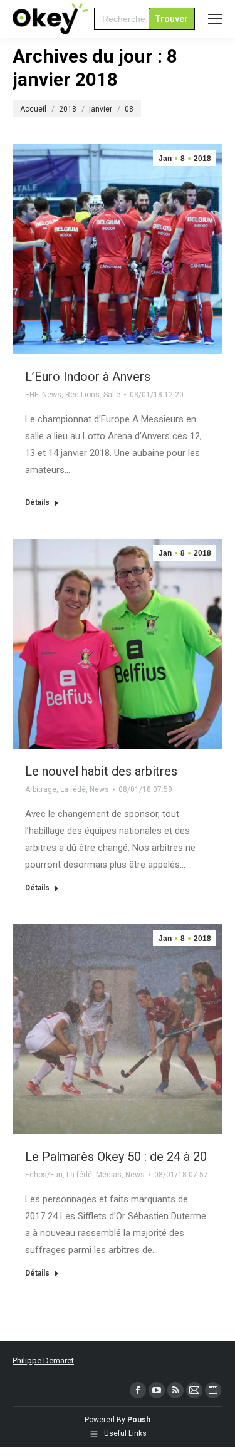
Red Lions (82, 394)
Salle (111, 394)
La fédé (73, 789)
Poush (138, 1419)
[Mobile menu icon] (214, 18)
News (51, 394)
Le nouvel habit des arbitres (101, 771)
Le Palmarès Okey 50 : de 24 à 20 (116, 1156)
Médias (109, 1174)
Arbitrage (40, 789)
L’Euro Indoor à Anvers (87, 376)
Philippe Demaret (43, 1360)
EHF (31, 394)
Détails (37, 502)
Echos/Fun (44, 1174)
